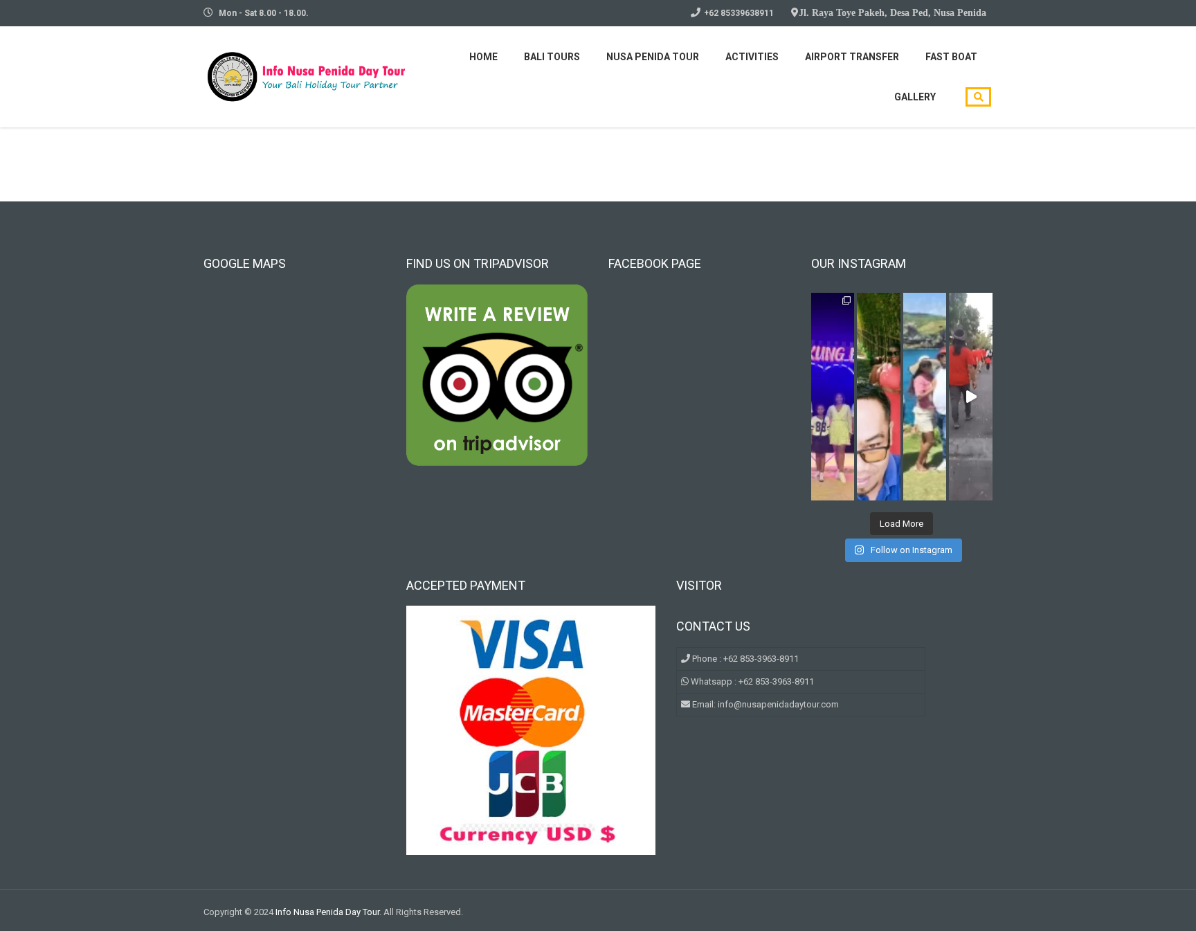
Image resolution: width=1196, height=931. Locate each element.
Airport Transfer (852, 56)
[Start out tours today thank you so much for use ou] (878, 396)
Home (483, 56)
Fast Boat (951, 56)
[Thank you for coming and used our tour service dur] (925, 396)
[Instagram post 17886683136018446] (971, 396)
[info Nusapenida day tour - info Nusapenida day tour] (307, 75)
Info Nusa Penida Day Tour (327, 912)
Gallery (915, 96)
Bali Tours (552, 56)
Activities (752, 56)
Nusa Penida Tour (652, 56)
